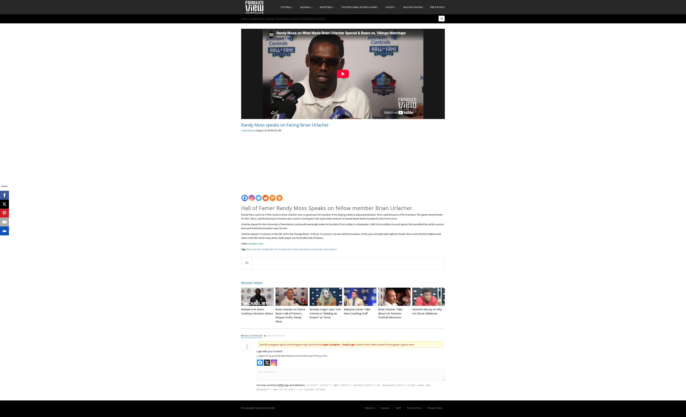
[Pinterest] (4, 213)
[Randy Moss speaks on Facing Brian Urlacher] (254, 7)
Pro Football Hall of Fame (287, 249)
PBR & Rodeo (437, 7)
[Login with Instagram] (274, 363)
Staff (398, 408)
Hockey (390, 7)
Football (286, 7)
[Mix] (272, 196)
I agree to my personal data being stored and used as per (293, 355)
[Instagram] (251, 196)
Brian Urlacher (253, 249)
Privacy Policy (320, 355)
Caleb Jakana (248, 130)
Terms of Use (414, 408)
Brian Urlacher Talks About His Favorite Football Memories (390, 313)
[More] (279, 196)
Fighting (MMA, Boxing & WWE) (359, 7)
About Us (370, 408)
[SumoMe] (4, 230)
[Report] (246, 263)
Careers (385, 408)
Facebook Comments (274, 335)
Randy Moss (305, 249)
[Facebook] (245, 196)
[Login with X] (267, 363)
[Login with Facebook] (260, 363)
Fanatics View (255, 243)
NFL (272, 249)
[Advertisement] (343, 162)
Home (244, 18)
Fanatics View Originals (262, 18)
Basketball (327, 7)
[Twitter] (258, 196)
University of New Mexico (324, 249)
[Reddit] (265, 196)
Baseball (306, 7)
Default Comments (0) (251, 335)
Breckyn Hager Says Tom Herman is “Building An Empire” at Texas (325, 313)
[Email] (4, 222)
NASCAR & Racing (413, 7)
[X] (4, 204)
